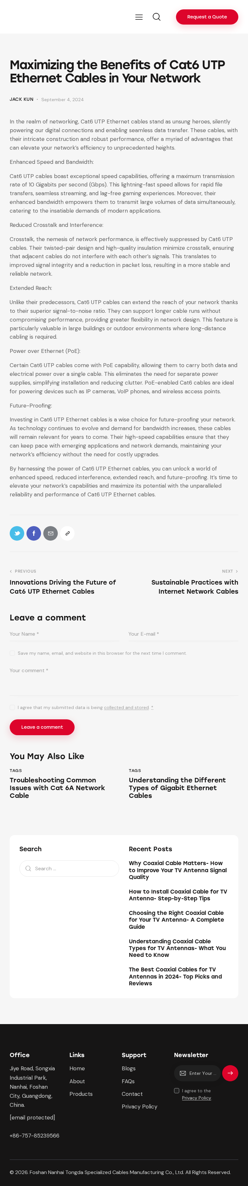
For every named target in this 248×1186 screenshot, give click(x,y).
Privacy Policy (196, 1098)
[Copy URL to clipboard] (67, 533)
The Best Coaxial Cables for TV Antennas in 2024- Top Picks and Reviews (175, 976)
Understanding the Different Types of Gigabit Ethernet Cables (177, 787)
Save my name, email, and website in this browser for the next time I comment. (102, 653)
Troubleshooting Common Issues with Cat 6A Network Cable (57, 787)
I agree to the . (197, 1094)
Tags (16, 770)
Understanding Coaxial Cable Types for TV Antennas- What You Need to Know (177, 948)
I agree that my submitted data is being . (85, 707)
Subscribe (230, 1076)
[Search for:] (69, 868)
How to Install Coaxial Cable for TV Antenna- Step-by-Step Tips (178, 895)
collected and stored (126, 707)
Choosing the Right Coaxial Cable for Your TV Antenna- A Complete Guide (176, 920)
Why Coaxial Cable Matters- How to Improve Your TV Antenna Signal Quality (178, 870)
